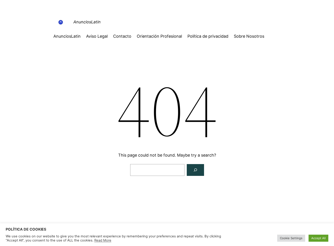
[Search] (195, 170)
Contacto (122, 36)
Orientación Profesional (159, 36)
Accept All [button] (318, 238)
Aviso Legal (97, 36)
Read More (102, 240)
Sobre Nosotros (249, 36)
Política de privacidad (207, 36)
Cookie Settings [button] (291, 238)
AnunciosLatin (87, 22)
